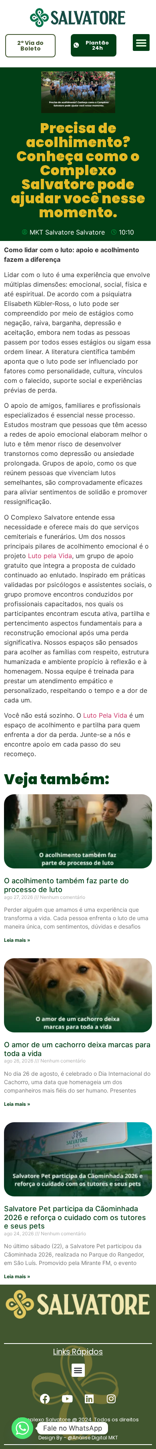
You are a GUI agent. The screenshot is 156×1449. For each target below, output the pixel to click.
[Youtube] (67, 1399)
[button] (141, 42)
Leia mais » (17, 940)
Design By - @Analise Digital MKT (78, 1437)
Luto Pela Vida (105, 715)
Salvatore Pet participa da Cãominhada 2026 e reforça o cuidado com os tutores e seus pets (75, 1217)
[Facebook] (45, 1399)
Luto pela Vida (50, 556)
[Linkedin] (89, 1399)
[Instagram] (111, 1399)
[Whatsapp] (22, 1428)
